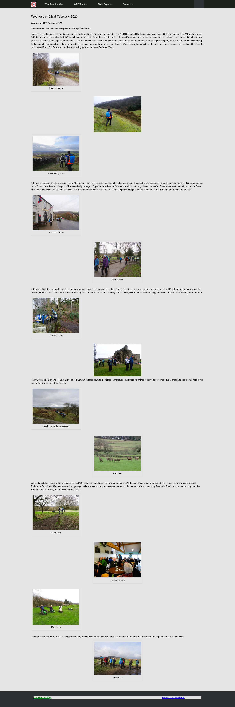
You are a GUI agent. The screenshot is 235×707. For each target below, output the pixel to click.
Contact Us (128, 4)
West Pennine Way (54, 4)
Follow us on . (173, 697)
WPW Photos (80, 4)
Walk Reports (104, 4)
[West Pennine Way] (34, 4)
